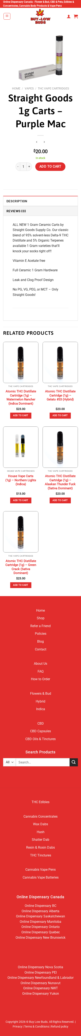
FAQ (41, 671)
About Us (40, 664)
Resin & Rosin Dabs (40, 847)
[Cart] (76, 16)
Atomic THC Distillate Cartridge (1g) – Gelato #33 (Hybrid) (60, 395)
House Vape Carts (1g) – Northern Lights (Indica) (20, 480)
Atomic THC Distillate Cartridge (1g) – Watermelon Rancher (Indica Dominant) (21, 397)
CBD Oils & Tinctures (40, 739)
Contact (40, 649)
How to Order (40, 679)
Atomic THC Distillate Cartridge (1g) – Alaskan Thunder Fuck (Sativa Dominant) (60, 482)
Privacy (17, 1026)
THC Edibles (40, 802)
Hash (40, 832)
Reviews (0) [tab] (16, 211)
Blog (40, 641)
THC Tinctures (40, 855)
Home (16, 88)
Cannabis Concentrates (40, 816)
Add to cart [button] (20, 415)
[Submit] (74, 762)
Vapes (29, 88)
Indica (40, 709)
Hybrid (40, 701)
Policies (40, 634)
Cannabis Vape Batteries (41, 877)
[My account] (69, 16)
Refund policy (59, 1026)
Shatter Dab (40, 840)
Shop (40, 618)
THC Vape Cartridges (53, 88)
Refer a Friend (40, 626)
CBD (40, 723)
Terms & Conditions (36, 1026)
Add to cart (50, 166)
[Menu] (7, 16)
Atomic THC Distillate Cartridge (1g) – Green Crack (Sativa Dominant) (20, 567)
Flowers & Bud (40, 693)
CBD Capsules (40, 731)
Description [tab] (16, 201)
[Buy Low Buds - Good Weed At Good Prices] (40, 16)
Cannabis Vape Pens (40, 870)
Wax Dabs (40, 824)
